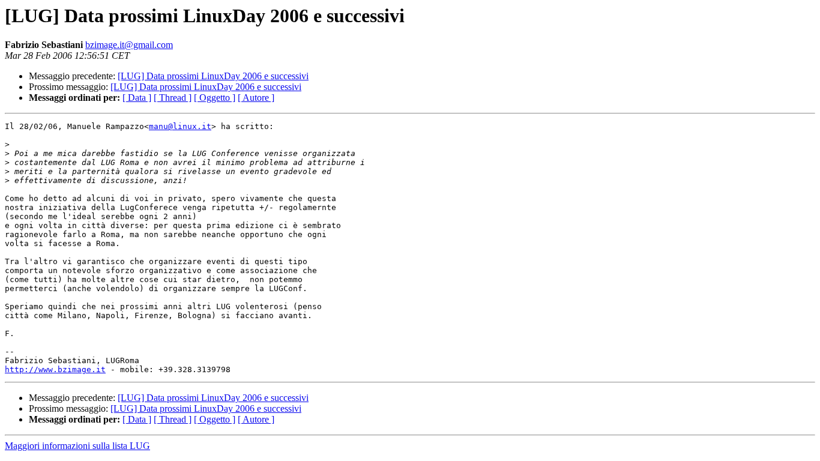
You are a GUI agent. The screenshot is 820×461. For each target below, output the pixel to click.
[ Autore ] (256, 97)
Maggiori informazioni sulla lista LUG (77, 446)
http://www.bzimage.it (55, 369)
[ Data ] (136, 97)
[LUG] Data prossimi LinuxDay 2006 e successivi (213, 76)
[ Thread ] (172, 97)
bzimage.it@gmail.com (129, 45)
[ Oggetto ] (214, 97)
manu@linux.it (180, 126)
